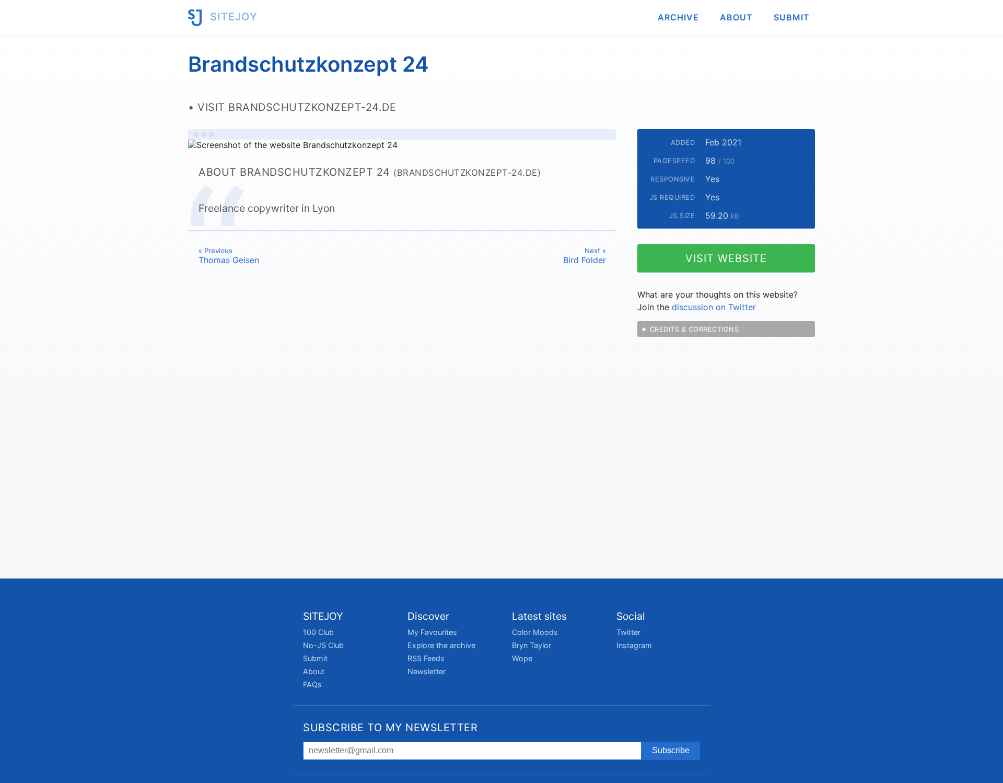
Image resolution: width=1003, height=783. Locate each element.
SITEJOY (232, 16)
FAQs (312, 684)
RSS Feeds (426, 658)
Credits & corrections (694, 329)
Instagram (634, 645)
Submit (792, 17)
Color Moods (535, 632)
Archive (678, 17)
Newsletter (426, 671)
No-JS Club (323, 645)
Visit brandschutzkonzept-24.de (296, 107)
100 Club (318, 632)
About (736, 17)
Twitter (628, 632)
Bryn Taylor (531, 645)
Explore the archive (441, 645)
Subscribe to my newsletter (390, 727)
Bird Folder (584, 255)
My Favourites (432, 632)
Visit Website (726, 258)
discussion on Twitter (714, 307)
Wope (522, 658)
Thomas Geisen (229, 255)
